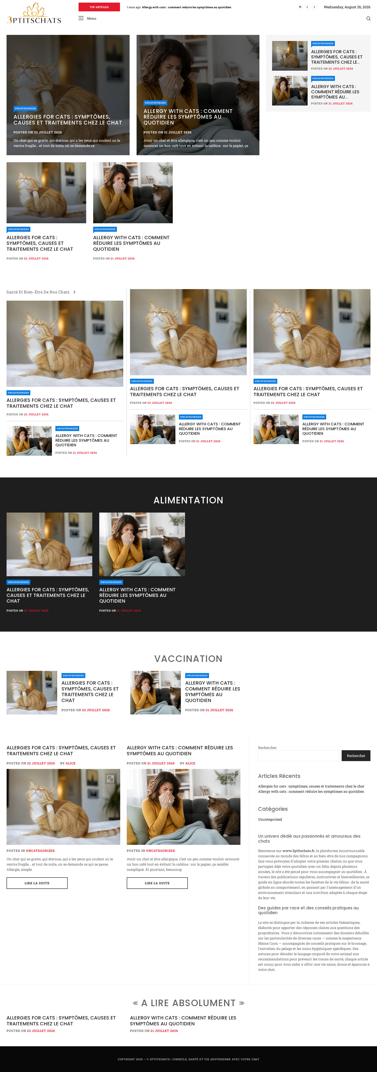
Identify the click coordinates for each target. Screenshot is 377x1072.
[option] (68, 95)
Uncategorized (25, 108)
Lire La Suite (37, 883)
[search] (368, 18)
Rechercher (267, 747)
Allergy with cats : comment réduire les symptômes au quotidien (188, 116)
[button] (87, 18)
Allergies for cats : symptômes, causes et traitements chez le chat (188, 7)
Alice (71, 763)
